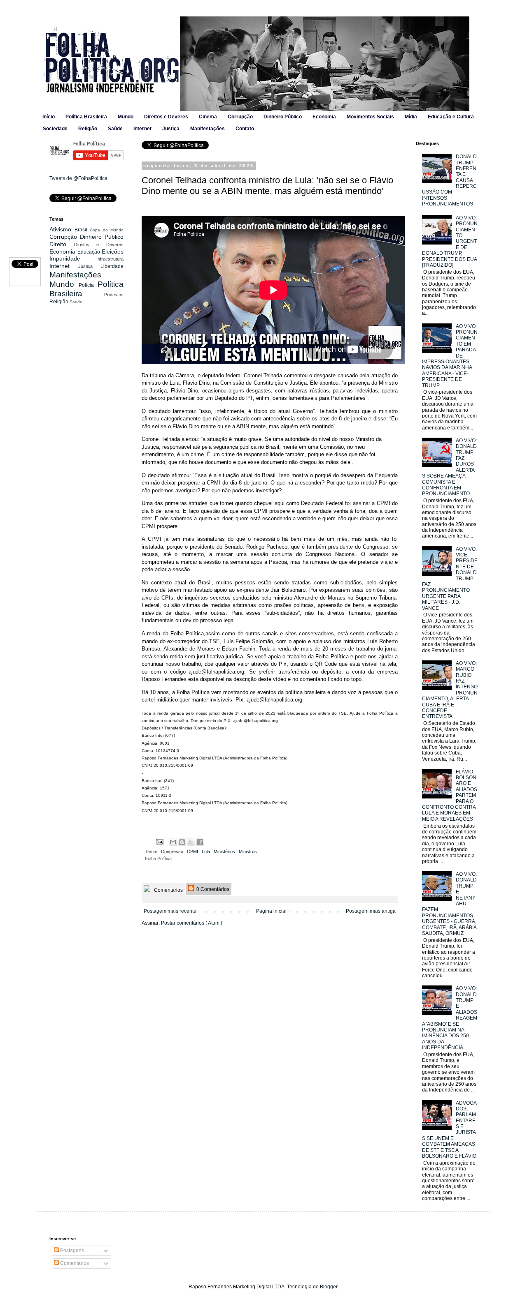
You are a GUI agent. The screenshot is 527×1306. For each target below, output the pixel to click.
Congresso (172, 851)
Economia (324, 117)
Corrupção (240, 117)
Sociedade (55, 129)
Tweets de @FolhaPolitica (78, 178)
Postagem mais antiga (371, 911)
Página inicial (271, 911)
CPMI (193, 851)
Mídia (411, 117)
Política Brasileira (86, 117)
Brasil (82, 230)
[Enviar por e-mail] (173, 842)
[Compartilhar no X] (191, 842)
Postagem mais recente (170, 911)
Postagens (71, 1250)
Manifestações (207, 129)
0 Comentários (212, 889)
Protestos (114, 294)
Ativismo (62, 229)
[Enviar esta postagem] (159, 841)
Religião (87, 129)
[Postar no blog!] (182, 842)
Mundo (125, 117)
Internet (142, 129)
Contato (245, 129)
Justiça (171, 129)
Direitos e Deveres (166, 117)
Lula (206, 851)
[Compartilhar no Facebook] (200, 842)
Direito (61, 244)
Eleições (113, 251)
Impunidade (72, 258)
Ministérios (225, 851)
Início (48, 117)
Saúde (115, 129)
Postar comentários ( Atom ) (191, 923)
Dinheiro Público (283, 117)
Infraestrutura (110, 258)
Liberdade (112, 266)
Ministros (248, 851)
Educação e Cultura (451, 117)
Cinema (208, 117)
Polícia (88, 285)
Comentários (168, 890)
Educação (89, 252)
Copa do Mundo (107, 230)
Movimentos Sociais (370, 117)
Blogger (328, 1287)
